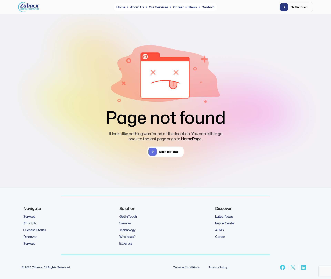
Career (220, 236)
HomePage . (192, 139)
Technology (127, 230)
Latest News (224, 216)
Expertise (125, 243)
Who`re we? (127, 236)
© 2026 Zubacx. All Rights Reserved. (46, 267)
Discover (30, 236)
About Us (29, 223)
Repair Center (225, 223)
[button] (296, 7)
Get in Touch (128, 216)
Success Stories (34, 230)
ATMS (219, 230)
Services (29, 216)
